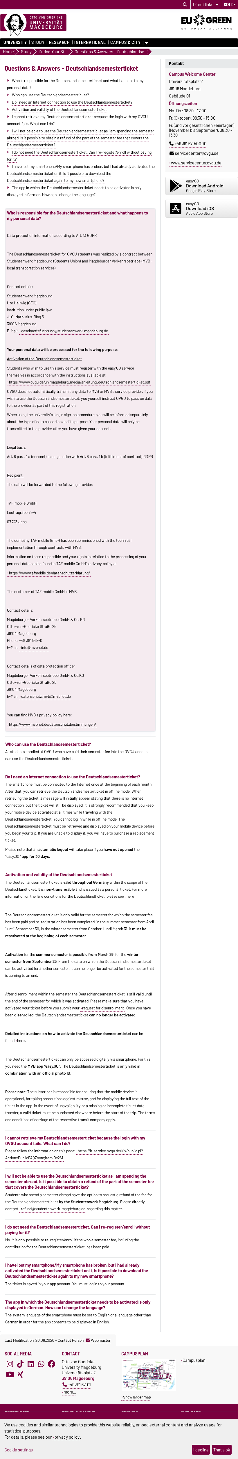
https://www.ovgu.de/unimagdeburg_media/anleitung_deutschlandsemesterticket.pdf (79, 382)
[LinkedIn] (31, 1364)
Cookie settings (18, 1449)
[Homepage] (33, 25)
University (15, 42)
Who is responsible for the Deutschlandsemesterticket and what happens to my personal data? (75, 84)
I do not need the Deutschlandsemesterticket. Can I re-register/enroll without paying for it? (79, 155)
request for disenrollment (103, 1007)
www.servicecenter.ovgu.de (196, 162)
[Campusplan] (148, 1390)
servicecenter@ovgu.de (197, 153)
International (90, 42)
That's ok (221, 1449)
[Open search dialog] (185, 4)
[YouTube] (10, 1374)
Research (59, 42)
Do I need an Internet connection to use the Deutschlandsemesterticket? (72, 101)
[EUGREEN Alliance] (209, 31)
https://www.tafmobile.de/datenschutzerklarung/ (49, 572)
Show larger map (137, 1397)
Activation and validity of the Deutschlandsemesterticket (59, 109)
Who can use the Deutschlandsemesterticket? (50, 94)
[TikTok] (20, 1364)
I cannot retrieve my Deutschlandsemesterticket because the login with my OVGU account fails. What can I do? (77, 120)
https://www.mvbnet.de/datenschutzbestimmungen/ (52, 724)
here (130, 896)
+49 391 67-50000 (190, 143)
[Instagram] (10, 1364)
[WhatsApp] (41, 1364)
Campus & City (125, 42)
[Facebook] (51, 1364)
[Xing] (20, 1374)
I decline (201, 1449)
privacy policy (67, 1437)
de (233, 4)
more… (70, 1392)
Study (37, 42)
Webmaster (101, 1340)
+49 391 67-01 (79, 1384)
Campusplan (194, 1360)
